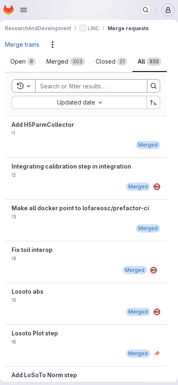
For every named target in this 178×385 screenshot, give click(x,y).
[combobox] (79, 102)
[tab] (23, 61)
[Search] (153, 86)
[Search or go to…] (146, 10)
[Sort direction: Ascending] (153, 102)
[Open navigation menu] (23, 10)
